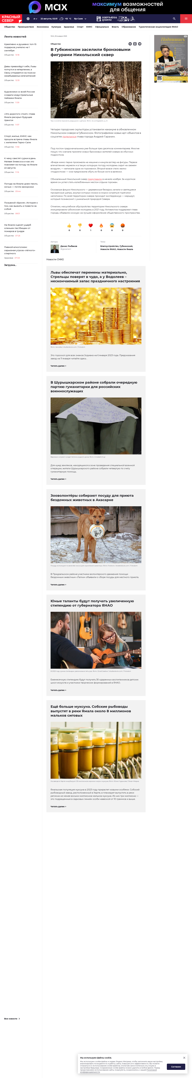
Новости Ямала (125, 249)
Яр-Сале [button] (78, 18)
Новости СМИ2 (55, 259)
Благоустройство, (110, 246)
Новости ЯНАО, (108, 249)
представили (95, 179)
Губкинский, (126, 246)
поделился (69, 136)
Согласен (176, 1066)
